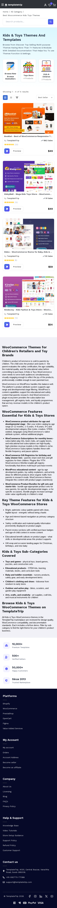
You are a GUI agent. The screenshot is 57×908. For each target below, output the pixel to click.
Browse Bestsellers (10, 78)
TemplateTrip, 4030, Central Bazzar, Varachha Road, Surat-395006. (27, 870)
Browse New (10, 74)
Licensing (7, 791)
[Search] (50, 21)
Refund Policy (9, 845)
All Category (16, 12)
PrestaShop (8, 713)
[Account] (45, 5)
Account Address (11, 757)
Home (5, 12)
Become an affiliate (12, 767)
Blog (5, 796)
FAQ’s (5, 801)
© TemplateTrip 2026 (14, 896)
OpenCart (7, 718)
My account (8, 747)
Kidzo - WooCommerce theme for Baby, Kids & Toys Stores (28, 252)
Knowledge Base (11, 825)
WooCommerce (10, 708)
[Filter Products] (17, 97)
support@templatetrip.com (19, 882)
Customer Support (11, 850)
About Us (7, 786)
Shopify (6, 703)
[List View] (11, 97)
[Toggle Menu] (2, 5)
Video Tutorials (10, 830)
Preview (17, 151)
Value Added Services (13, 728)
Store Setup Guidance (13, 835)
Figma (5, 723)
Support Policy (10, 840)
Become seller (9, 762)
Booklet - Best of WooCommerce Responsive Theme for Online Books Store (28, 136)
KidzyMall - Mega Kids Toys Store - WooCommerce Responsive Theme (28, 194)
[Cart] (54, 5)
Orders (6, 752)
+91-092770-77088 (15, 877)
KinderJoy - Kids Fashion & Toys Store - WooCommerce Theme (28, 310)
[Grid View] (5, 97)
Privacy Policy (9, 806)
